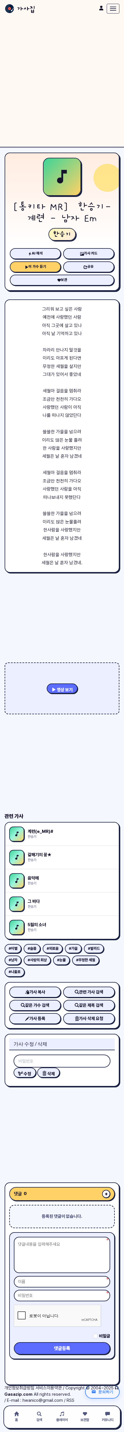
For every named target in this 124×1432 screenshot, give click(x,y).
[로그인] (101, 8)
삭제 (50, 1073)
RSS (70, 1400)
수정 (27, 1073)
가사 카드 (90, 253)
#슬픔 (32, 948)
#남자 (13, 960)
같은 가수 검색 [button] (37, 1005)
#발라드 (94, 948)
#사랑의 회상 (37, 960)
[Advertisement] (62, 82)
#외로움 (53, 948)
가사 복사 (37, 992)
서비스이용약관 (48, 1388)
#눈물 (61, 960)
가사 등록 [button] (37, 1018)
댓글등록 (62, 1348)
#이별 (13, 948)
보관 (64, 280)
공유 (90, 266)
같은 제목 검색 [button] (91, 1005)
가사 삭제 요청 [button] (91, 1018)
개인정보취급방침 (19, 1388)
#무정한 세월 (85, 960)
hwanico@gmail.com (42, 1400)
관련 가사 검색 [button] (91, 992)
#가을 (73, 948)
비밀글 (104, 1336)
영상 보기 (64, 689)
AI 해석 (37, 253)
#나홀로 (14, 972)
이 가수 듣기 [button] (37, 266)
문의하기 (105, 1391)
